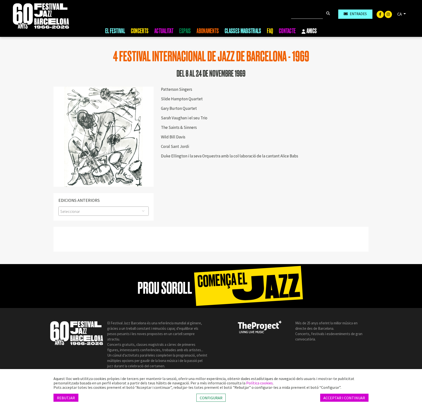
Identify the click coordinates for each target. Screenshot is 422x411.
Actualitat (163, 31)
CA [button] (399, 14)
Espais (185, 31)
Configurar (211, 397)
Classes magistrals (243, 31)
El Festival (115, 31)
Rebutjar (66, 397)
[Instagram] (388, 14)
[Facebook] (381, 14)
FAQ (270, 31)
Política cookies (259, 382)
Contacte (287, 31)
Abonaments (208, 31)
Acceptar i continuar (344, 397)
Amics (311, 31)
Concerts (139, 31)
